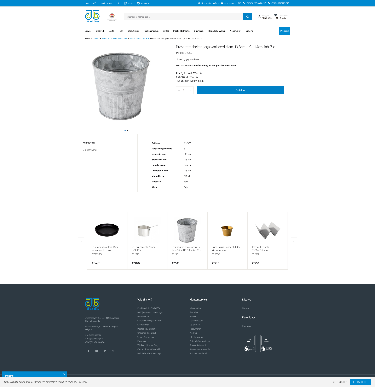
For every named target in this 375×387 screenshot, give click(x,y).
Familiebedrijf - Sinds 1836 (148, 308)
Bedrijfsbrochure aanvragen (149, 353)
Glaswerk (100, 31)
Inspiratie (131, 3)
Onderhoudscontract (146, 333)
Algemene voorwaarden (200, 349)
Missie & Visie (143, 316)
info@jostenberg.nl (93, 335)
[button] (264, 16)
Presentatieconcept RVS (139, 38)
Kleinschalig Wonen (216, 31)
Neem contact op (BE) (232, 3)
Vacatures (145, 3)
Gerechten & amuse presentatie (114, 38)
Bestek (112, 31)
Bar (121, 31)
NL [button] (118, 3)
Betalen (193, 316)
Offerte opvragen (197, 337)
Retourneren (195, 328)
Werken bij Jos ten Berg (147, 345)
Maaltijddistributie (181, 31)
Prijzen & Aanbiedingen (200, 341)
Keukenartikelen (151, 31)
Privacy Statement (198, 345)
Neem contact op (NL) (210, 3)
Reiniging (249, 31)
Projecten (284, 31)
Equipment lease (144, 341)
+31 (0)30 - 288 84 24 (94, 342)
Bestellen (194, 312)
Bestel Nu (241, 90)
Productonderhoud (198, 353)
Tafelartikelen (133, 31)
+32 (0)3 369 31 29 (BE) (280, 3)
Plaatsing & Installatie (146, 328)
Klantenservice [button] (106, 3)
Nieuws (245, 308)
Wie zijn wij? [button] (91, 3)
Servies (88, 31)
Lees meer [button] (83, 381)
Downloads (247, 326)
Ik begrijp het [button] (360, 382)
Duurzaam (198, 31)
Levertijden (195, 324)
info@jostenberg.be (94, 338)
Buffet (166, 31)
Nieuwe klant (195, 308)
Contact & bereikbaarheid (148, 349)
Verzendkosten (196, 320)
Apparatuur (235, 31)
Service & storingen (145, 337)
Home (87, 38)
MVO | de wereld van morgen (150, 312)
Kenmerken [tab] (89, 142)
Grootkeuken (143, 324)
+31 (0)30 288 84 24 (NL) (256, 3)
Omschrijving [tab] (90, 149)
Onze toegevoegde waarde (149, 320)
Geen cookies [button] (340, 382)
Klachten (193, 333)
